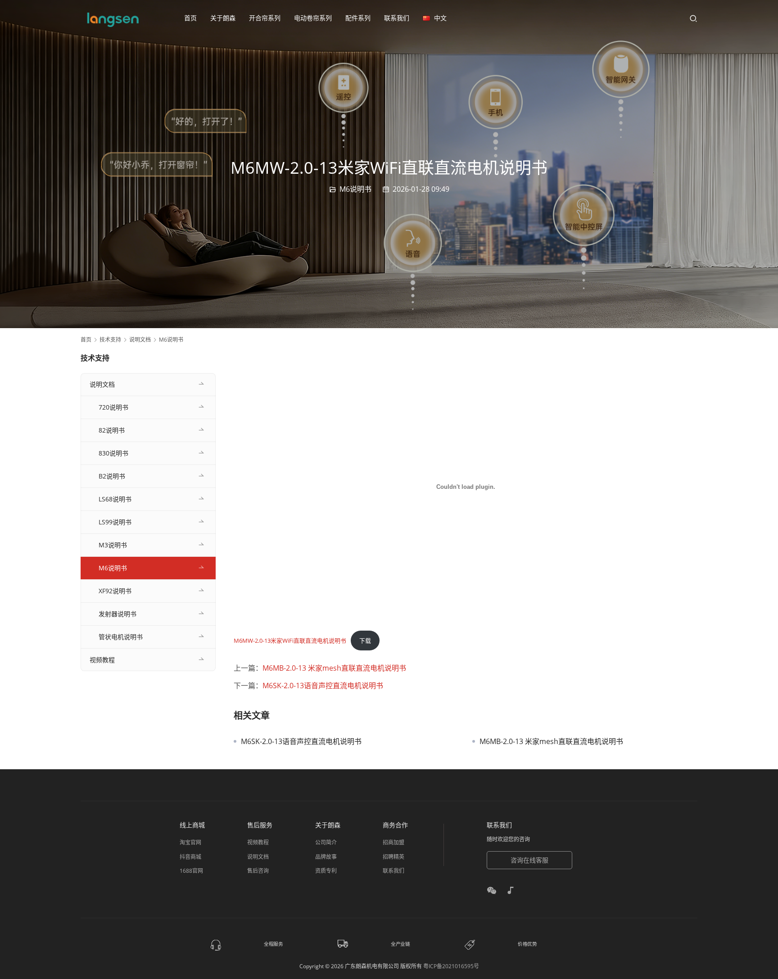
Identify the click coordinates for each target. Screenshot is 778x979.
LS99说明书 (115, 522)
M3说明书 (113, 545)
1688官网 (191, 871)
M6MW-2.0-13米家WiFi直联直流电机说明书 (290, 640)
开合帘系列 (264, 18)
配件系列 (358, 18)
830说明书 (113, 453)
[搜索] (693, 18)
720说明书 (113, 407)
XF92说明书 (115, 590)
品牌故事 (326, 857)
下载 (365, 640)
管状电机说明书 (121, 636)
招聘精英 (393, 857)
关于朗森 (222, 18)
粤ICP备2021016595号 (451, 966)
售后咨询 (258, 871)
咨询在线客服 (529, 860)
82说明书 (112, 430)
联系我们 (396, 18)
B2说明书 (112, 476)
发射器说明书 (117, 613)
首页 (190, 18)
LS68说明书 (115, 499)
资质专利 (326, 871)
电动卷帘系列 (313, 18)
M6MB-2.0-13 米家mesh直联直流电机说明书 (334, 668)
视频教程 (102, 659)
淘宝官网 (190, 842)
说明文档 (102, 384)
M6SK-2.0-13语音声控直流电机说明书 (322, 685)
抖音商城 (190, 857)
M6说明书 (355, 189)
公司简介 (326, 842)
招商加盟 (393, 842)
